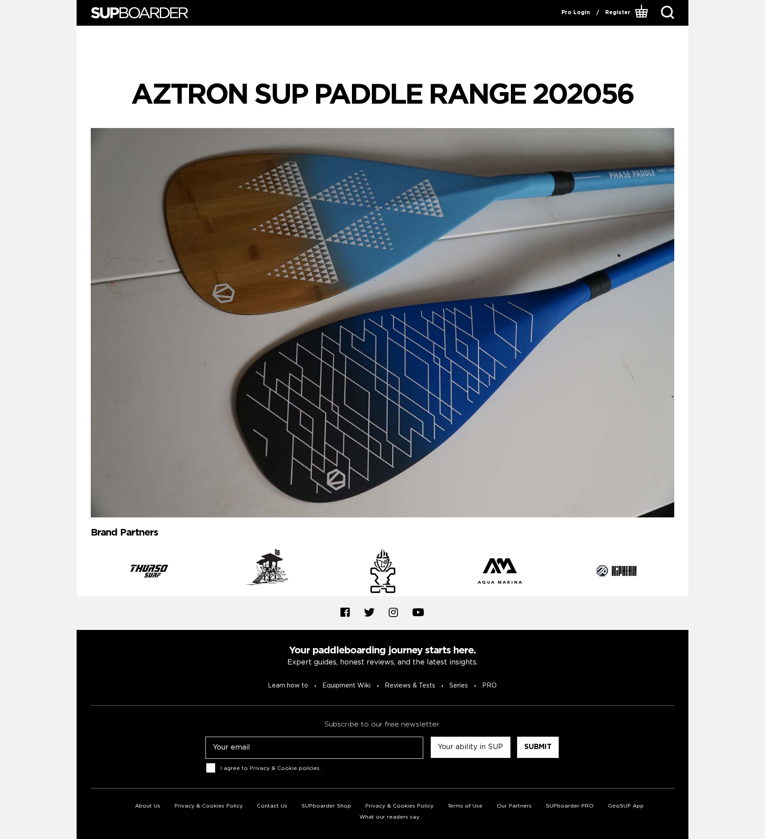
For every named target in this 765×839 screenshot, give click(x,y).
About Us (147, 806)
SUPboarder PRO (570, 806)
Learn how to (288, 685)
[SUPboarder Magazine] (139, 13)
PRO (489, 685)
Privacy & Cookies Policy (208, 806)
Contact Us (272, 806)
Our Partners (514, 806)
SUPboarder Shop (326, 806)
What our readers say (389, 817)
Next (680, 572)
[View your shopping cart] (642, 12)
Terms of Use (465, 806)
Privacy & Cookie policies (285, 768)
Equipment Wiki (346, 685)
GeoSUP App (626, 806)
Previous (84, 572)
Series (458, 685)
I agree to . (270, 768)
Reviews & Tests (410, 685)
